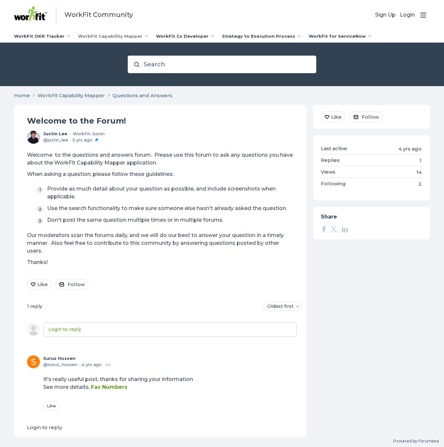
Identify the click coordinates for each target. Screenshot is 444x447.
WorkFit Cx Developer (182, 36)
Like (42, 284)
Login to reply (64, 329)
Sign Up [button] (385, 15)
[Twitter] (334, 229)
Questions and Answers (142, 96)
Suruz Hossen (59, 358)
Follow (76, 284)
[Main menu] (423, 15)
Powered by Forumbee (416, 441)
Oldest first (280, 306)
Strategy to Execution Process (258, 36)
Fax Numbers (109, 387)
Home (22, 96)
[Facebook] (324, 229)
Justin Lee (55, 133)
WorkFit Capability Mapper (110, 36)
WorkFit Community (98, 15)
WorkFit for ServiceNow (337, 36)
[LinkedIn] (345, 229)
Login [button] (407, 15)
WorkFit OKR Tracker (39, 36)
